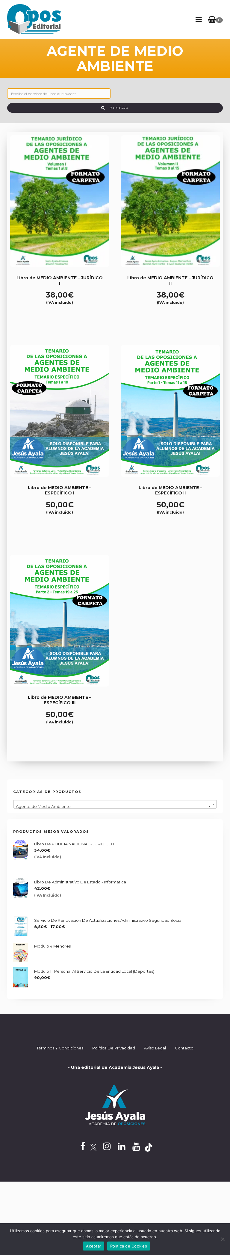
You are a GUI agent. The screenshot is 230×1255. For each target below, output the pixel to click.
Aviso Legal (155, 1048)
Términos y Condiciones (60, 1048)
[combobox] (115, 804)
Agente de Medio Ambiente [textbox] (113, 806)
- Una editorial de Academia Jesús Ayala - (115, 1067)
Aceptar (93, 1246)
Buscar (117, 107)
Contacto (184, 1048)
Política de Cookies (128, 1246)
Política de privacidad (113, 1048)
